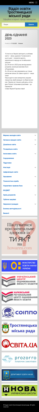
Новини (20, 43)
